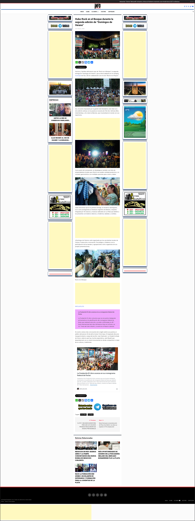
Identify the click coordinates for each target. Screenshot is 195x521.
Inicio (82, 11)
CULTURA (103, 11)
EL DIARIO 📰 (95, 11)
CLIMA (87, 11)
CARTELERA (111, 11)
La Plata (90, 414)
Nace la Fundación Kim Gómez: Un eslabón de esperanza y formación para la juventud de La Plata (85, 478)
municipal (78, 75)
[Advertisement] (60, 54)
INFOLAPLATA (79, 306)
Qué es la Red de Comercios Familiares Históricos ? (60, 120)
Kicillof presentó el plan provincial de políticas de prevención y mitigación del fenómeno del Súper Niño (150, 1)
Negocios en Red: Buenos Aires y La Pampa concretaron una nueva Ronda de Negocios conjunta (85, 456)
